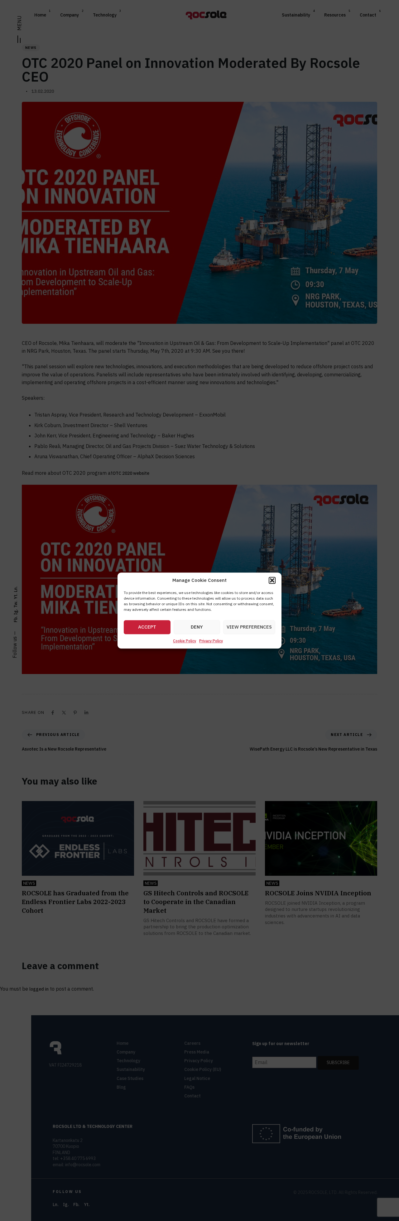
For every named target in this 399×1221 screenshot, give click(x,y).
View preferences (249, 627)
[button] (272, 581)
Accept (147, 627)
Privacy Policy (211, 641)
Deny (197, 627)
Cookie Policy (184, 641)
